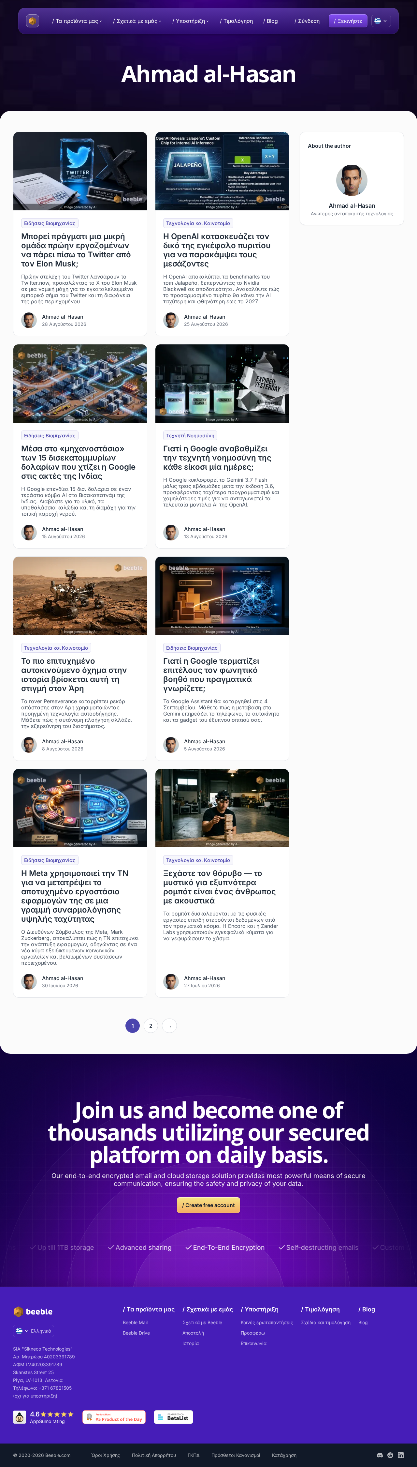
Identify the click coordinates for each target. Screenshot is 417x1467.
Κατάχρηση (284, 1455)
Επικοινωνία (253, 1343)
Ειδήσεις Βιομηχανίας (50, 223)
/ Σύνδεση (307, 21)
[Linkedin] (400, 1455)
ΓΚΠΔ (194, 1455)
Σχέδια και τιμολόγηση (326, 1322)
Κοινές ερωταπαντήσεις (267, 1322)
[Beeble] (32, 20)
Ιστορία (190, 1343)
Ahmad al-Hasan (62, 317)
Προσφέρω (253, 1333)
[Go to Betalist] (173, 1417)
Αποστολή (193, 1333)
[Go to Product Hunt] (114, 1417)
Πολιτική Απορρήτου (154, 1455)
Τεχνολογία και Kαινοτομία (198, 223)
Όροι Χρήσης (105, 1455)
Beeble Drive (136, 1333)
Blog (363, 1322)
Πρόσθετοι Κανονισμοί (235, 1455)
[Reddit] (390, 1455)
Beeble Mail (135, 1322)
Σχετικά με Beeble (202, 1322)
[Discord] (380, 1455)
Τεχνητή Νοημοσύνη (190, 435)
